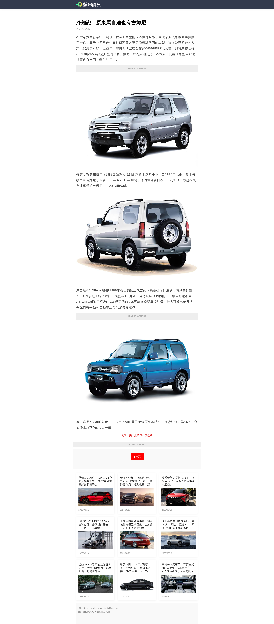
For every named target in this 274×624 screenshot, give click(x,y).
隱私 (103, 612)
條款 (99, 612)
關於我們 (82, 612)
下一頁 (137, 456)
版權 (108, 612)
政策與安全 (91, 612)
